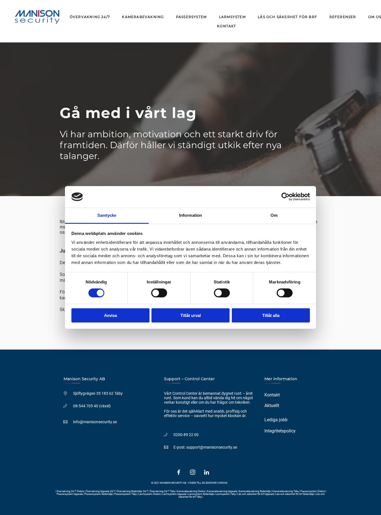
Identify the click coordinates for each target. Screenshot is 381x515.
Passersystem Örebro (312, 491)
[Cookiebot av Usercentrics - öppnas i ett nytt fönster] (285, 196)
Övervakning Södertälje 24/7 (132, 491)
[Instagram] (192, 472)
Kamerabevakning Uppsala (222, 491)
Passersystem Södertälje (99, 494)
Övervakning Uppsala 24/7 (101, 491)
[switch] (159, 292)
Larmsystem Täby (226, 494)
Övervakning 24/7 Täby (162, 491)
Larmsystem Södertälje (201, 494)
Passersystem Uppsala (70, 494)
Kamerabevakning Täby (286, 491)
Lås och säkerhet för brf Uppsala (255, 494)
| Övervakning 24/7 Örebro (70, 491)
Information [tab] (190, 215)
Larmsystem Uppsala (174, 494)
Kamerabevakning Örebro (191, 491)
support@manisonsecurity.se (211, 447)
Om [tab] (274, 215)
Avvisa (110, 315)
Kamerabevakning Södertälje (255, 491)
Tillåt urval (190, 315)
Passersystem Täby (125, 494)
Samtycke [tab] (107, 215)
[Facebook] (178, 472)
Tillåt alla (270, 315)
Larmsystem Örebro (149, 494)
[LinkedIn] (206, 472)
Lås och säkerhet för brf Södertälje (295, 494)
